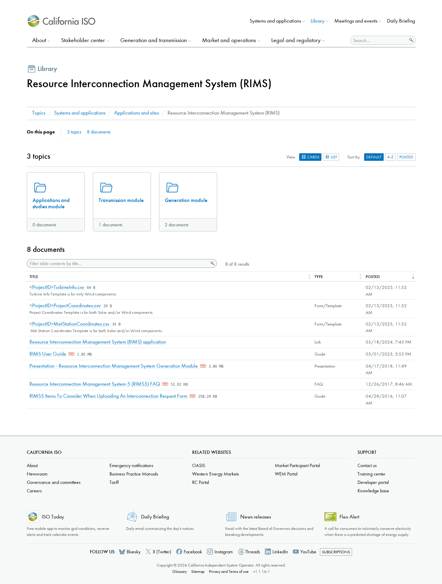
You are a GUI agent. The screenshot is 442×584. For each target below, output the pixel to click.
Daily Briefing (401, 21)
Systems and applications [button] (275, 21)
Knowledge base (373, 491)
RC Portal (200, 482)
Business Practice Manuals (133, 474)
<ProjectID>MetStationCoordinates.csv (70, 324)
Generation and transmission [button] (153, 40)
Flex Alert (349, 517)
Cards (312, 157)
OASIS (198, 465)
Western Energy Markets (215, 474)
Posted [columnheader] (373, 276)
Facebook (193, 552)
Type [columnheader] (319, 276)
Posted (406, 157)
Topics (38, 113)
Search (212, 263)
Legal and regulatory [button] (296, 40)
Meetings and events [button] (355, 21)
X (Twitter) (162, 552)
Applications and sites (136, 113)
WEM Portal (286, 474)
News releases (255, 517)
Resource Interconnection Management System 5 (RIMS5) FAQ (95, 384)
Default (374, 157)
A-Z (390, 157)
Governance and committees (54, 482)
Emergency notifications (131, 465)
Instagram (223, 552)
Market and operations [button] (229, 40)
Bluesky (133, 552)
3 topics (74, 132)
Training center (371, 474)
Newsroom (37, 474)
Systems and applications (80, 113)
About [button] (39, 40)
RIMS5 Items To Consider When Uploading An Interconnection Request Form (109, 396)
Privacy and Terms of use (229, 571)
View (291, 157)
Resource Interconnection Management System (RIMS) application (97, 342)
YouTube (308, 552)
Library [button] (317, 21)
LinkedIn (280, 552)
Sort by (353, 157)
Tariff (114, 482)
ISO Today (53, 517)
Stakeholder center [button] (83, 40)
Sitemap (197, 571)
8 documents (99, 132)
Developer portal (373, 482)
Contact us (367, 465)
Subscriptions (336, 552)
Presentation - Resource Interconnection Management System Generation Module (114, 366)
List (333, 157)
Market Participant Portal (297, 465)
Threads (252, 552)
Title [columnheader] (33, 276)
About (32, 465)
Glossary (179, 571)
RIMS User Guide (48, 354)
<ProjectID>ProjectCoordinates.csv (65, 305)
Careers (34, 491)
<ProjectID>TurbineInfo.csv (57, 287)
